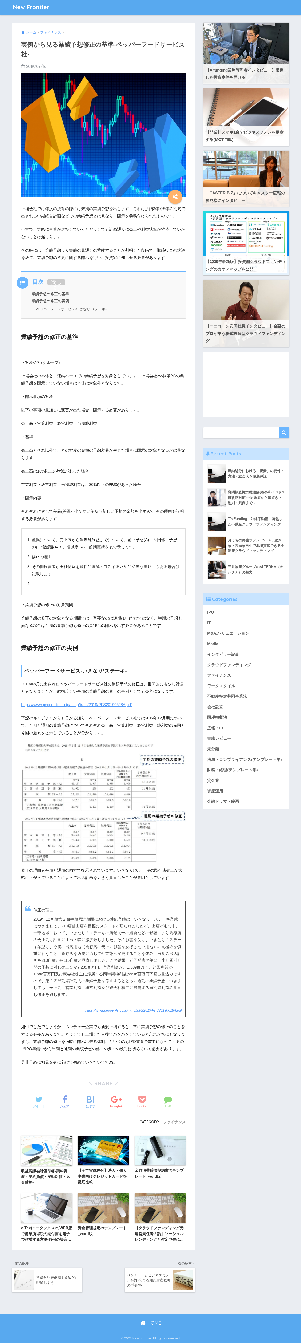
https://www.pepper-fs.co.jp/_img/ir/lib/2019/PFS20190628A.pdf (76, 705)
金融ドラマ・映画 (223, 801)
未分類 (213, 749)
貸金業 (213, 780)
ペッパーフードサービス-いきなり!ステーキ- (71, 309)
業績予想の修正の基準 (50, 294)
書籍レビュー (219, 738)
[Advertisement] (246, 384)
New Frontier (31, 7)
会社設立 (215, 707)
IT (209, 622)
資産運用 (215, 791)
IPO (210, 612)
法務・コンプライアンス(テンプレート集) (244, 759)
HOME (153, 1323)
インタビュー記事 (223, 654)
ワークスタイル (221, 686)
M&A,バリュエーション (228, 633)
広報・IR (215, 728)
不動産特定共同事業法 (227, 696)
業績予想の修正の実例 (50, 301)
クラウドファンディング (229, 665)
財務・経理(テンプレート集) (232, 770)
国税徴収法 (217, 717)
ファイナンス (174, 1122)
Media (212, 644)
